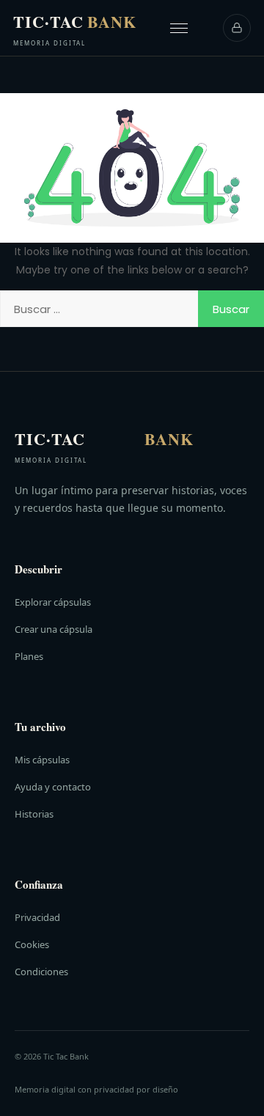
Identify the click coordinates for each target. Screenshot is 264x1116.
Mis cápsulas (42, 759)
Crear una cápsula (53, 629)
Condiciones (41, 971)
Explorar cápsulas (53, 602)
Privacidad (37, 917)
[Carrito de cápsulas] (237, 28)
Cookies (32, 944)
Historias (34, 814)
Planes (29, 656)
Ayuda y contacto (53, 786)
